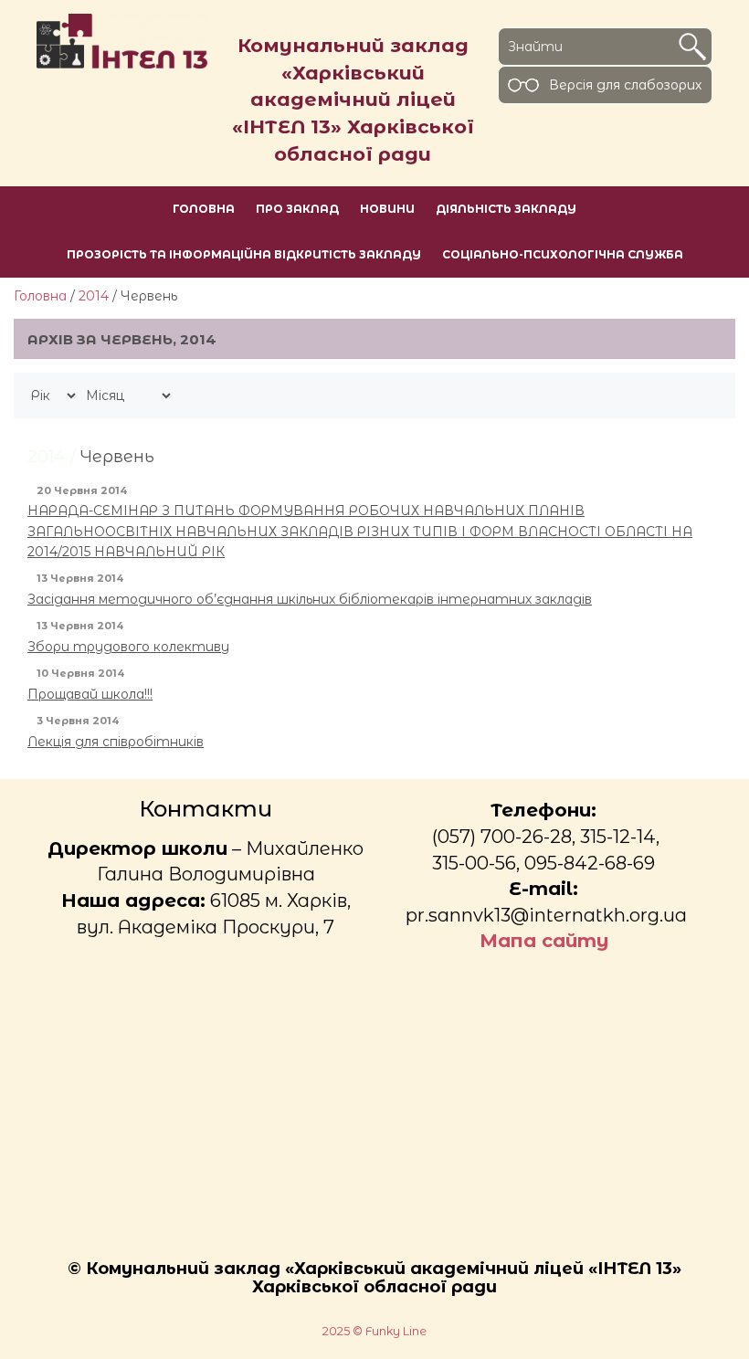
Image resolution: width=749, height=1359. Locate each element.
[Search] (692, 46)
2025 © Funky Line (374, 1331)
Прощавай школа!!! (90, 694)
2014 (94, 296)
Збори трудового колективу (128, 646)
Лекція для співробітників (115, 741)
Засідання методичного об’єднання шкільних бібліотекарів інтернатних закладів (309, 599)
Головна (40, 296)
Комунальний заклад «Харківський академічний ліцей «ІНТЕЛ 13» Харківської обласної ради (353, 99)
